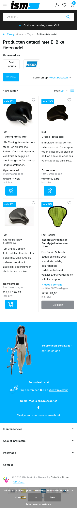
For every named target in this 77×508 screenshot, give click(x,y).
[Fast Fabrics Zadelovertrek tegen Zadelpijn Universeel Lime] (57, 216)
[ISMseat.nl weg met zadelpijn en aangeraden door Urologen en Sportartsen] (30, 5)
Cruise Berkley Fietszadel (12, 241)
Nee (52, 497)
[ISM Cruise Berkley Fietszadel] (19, 216)
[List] (72, 91)
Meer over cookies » (38, 504)
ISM (5, 131)
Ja (35, 497)
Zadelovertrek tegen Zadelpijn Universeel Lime (54, 243)
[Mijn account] (57, 5)
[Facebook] (38, 408)
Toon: (57, 90)
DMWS (55, 477)
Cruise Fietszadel (52, 136)
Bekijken (58, 304)
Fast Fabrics (48, 234)
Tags (30, 34)
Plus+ (65, 477)
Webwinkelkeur (58, 390)
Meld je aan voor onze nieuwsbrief (38, 415)
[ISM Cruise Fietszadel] (57, 113)
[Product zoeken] (68, 17)
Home (19, 34)
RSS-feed (18, 482)
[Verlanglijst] (64, 5)
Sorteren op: (40, 77)
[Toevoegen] (11, 191)
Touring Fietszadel (15, 136)
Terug (10, 34)
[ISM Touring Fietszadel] (19, 113)
